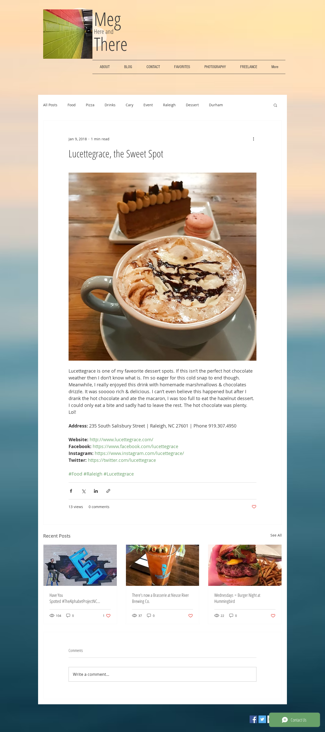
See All (276, 535)
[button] (275, 105)
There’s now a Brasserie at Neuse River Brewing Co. (160, 598)
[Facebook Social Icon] (253, 719)
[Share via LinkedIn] (95, 491)
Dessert (192, 104)
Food (72, 104)
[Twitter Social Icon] (262, 719)
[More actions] (253, 139)
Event (148, 104)
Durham (216, 104)
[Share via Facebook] (71, 491)
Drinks (110, 104)
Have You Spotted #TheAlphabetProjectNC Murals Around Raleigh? (73, 598)
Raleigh (169, 104)
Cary (129, 104)
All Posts (50, 104)
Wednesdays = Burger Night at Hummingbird (237, 598)
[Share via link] (108, 491)
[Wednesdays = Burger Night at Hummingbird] (245, 565)
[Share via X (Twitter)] (83, 491)
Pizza (90, 104)
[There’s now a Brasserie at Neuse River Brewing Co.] (162, 565)
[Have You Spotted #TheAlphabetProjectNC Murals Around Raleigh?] (80, 565)
